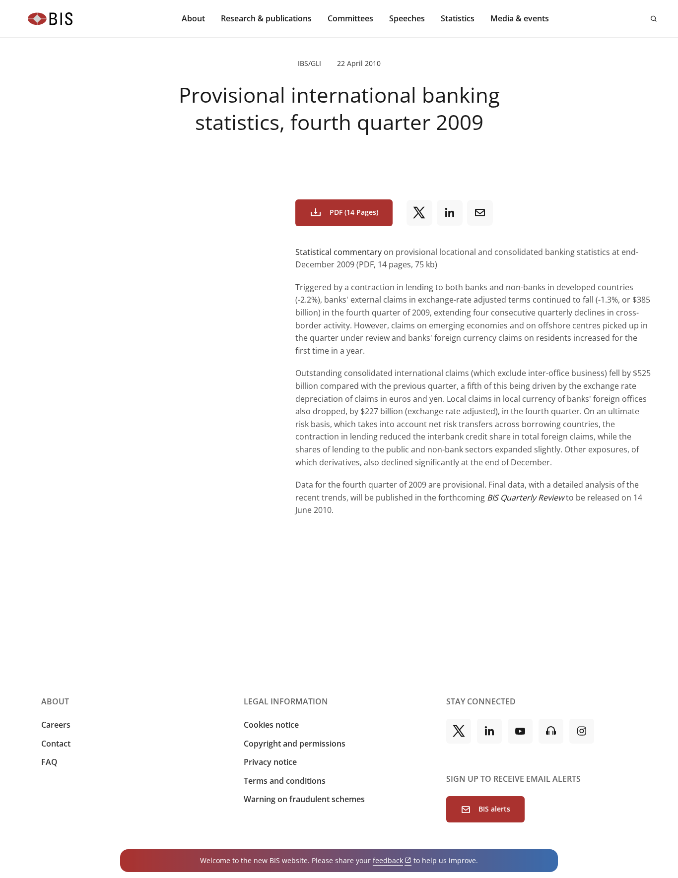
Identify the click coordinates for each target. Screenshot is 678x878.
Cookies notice (271, 724)
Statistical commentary (338, 252)
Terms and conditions (285, 780)
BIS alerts (494, 809)
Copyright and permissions (294, 743)
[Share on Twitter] (419, 213)
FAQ (49, 761)
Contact (55, 743)
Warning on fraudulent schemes (304, 799)
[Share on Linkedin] (450, 213)
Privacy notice (270, 761)
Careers (55, 724)
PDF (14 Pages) (354, 212)
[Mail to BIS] (480, 213)
